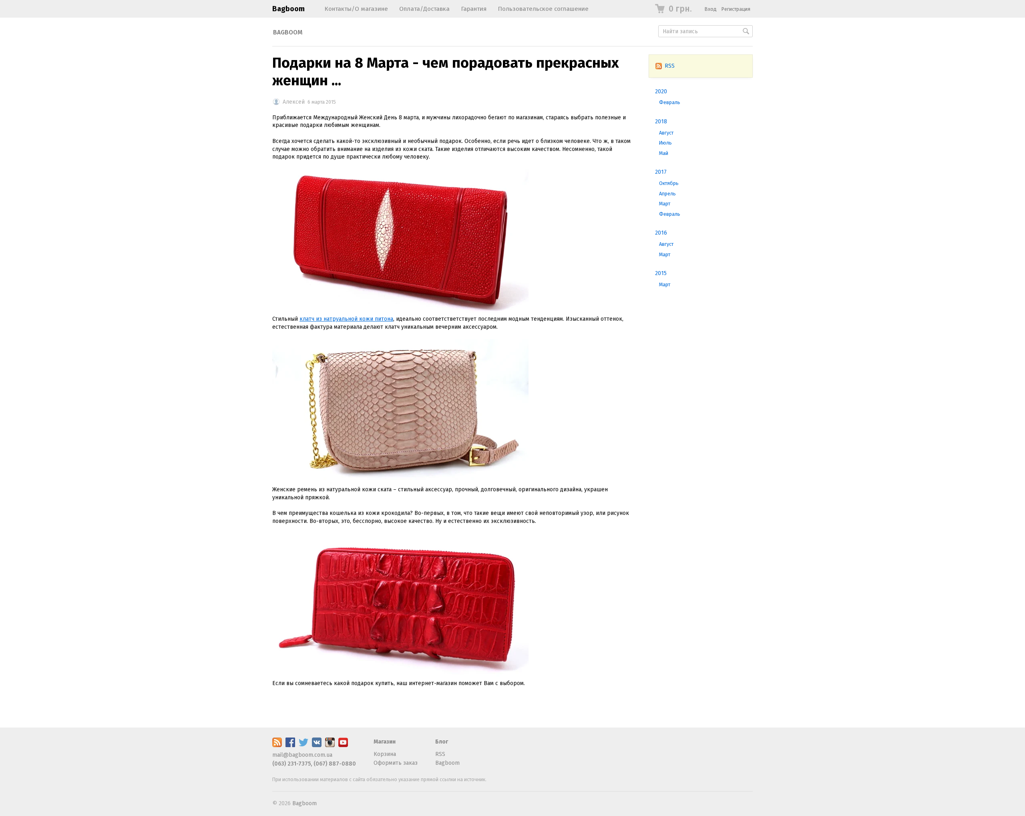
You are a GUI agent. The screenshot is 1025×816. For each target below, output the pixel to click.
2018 (661, 121)
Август (666, 133)
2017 (661, 172)
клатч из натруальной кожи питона (346, 319)
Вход (711, 9)
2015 (661, 273)
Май (663, 153)
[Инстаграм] (330, 745)
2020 (661, 91)
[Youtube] (343, 745)
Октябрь (669, 183)
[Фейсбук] (290, 745)
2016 (661, 232)
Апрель (667, 194)
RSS (670, 65)
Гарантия (473, 8)
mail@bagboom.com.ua (302, 755)
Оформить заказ (396, 763)
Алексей (294, 101)
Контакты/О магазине (356, 8)
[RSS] (277, 745)
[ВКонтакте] (317, 745)
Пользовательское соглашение (543, 8)
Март (664, 204)
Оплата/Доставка (424, 8)
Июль (665, 143)
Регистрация (736, 9)
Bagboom (288, 8)
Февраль (669, 102)
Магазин (385, 741)
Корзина (385, 754)
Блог (441, 741)
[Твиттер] (303, 745)
